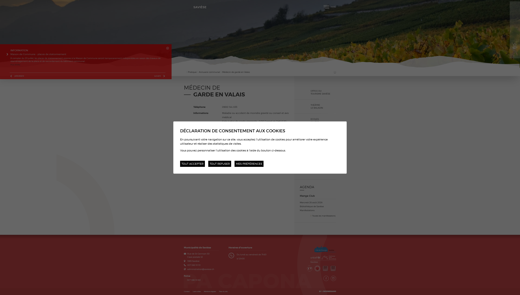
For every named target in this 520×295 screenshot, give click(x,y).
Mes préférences (249, 163)
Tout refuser (220, 163)
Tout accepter (192, 163)
